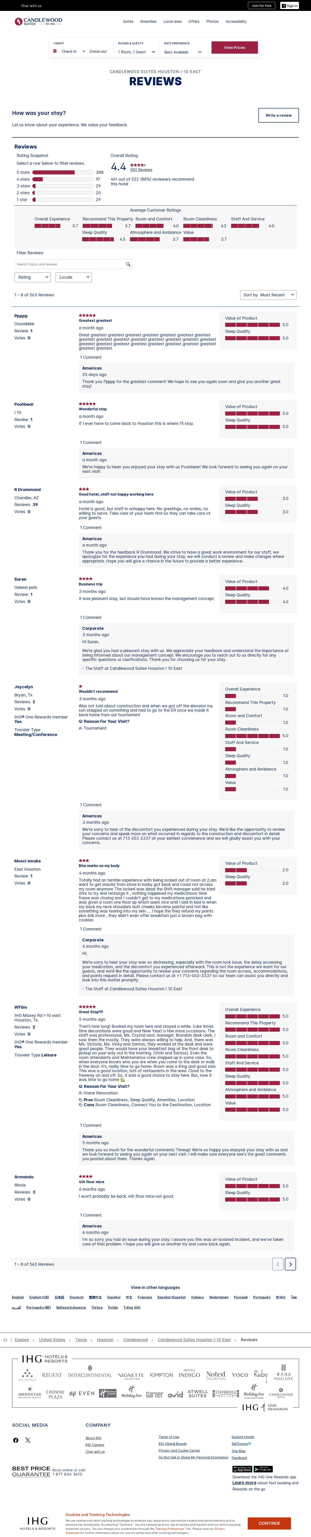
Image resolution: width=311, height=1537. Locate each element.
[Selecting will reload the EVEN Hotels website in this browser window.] (81, 1393)
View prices (234, 47)
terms (223, 1524)
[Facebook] (16, 1440)
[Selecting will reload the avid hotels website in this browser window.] (175, 1393)
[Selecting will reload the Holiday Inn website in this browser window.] (131, 1393)
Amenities (148, 21)
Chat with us (95, 1452)
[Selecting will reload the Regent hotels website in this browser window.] (52, 1374)
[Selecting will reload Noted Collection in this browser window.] (215, 1374)
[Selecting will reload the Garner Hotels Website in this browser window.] (154, 1393)
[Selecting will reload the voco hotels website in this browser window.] (240, 1374)
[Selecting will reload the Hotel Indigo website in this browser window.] (189, 1374)
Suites (128, 21)
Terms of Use (169, 1437)
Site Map (239, 1451)
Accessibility (236, 21)
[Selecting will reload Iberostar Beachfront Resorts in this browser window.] (30, 1393)
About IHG (93, 1438)
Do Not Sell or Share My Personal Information (193, 1457)
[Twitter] (27, 1440)
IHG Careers (95, 1445)
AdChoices (240, 1444)
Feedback (239, 1458)
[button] (289, 5)
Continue (269, 1523)
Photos (212, 21)
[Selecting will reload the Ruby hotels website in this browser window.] (261, 1374)
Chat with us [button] (31, 6)
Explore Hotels (243, 1437)
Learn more (244, 1482)
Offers (194, 21)
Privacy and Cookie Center (179, 1450)
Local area (172, 21)
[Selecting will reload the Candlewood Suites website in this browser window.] (281, 1393)
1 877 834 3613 (67, 1474)
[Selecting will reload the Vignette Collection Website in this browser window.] (131, 1374)
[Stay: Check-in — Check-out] (81, 51)
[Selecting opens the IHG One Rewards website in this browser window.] (265, 1407)
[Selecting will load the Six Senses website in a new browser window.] (27, 1374)
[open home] (7, 1339)
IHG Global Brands (173, 1444)
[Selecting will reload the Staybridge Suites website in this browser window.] (226, 1393)
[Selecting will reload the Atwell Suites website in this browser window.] (198, 1393)
